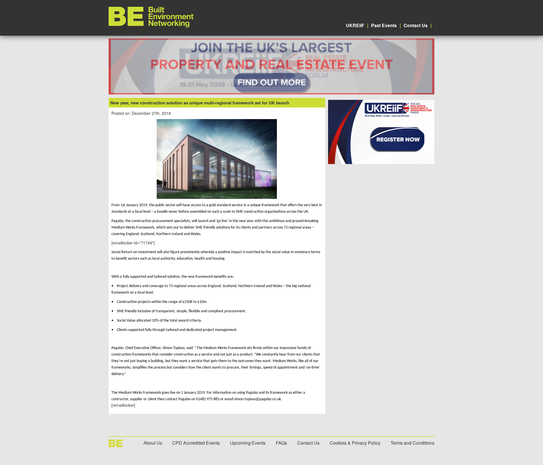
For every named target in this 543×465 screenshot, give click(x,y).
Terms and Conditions (412, 443)
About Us (152, 443)
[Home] (151, 26)
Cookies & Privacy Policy (355, 443)
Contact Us (416, 25)
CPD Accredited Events (196, 443)
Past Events (384, 25)
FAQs (281, 443)
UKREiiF (355, 25)
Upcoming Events (248, 443)
